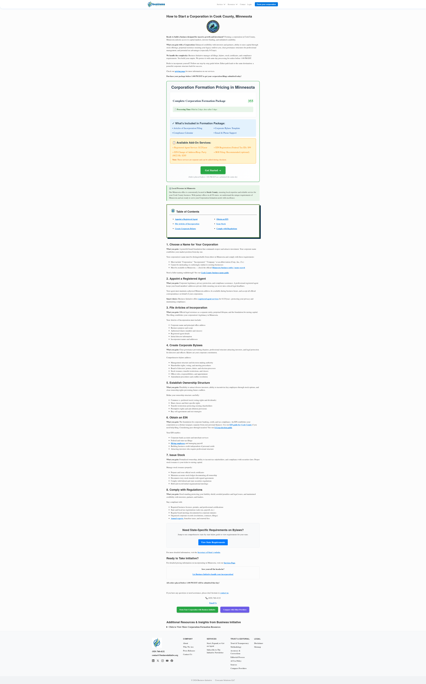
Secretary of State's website (209, 552)
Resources (231, 4)
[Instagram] (162, 660)
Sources (234, 664)
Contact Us (187, 654)
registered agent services (208, 298)
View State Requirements (213, 542)
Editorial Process (238, 657)
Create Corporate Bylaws (185, 228)
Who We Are (188, 646)
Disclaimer (258, 643)
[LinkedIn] (153, 660)
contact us (224, 592)
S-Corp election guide (223, 427)
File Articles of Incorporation (187, 223)
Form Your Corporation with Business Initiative (197, 609)
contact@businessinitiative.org (164, 655)
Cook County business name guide (215, 272)
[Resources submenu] (236, 4)
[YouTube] (167, 660)
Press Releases (189, 650)
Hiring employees (178, 443)
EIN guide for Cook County (241, 424)
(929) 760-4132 (158, 651)
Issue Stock (221, 223)
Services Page (229, 562)
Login (249, 4)
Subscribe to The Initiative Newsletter (215, 651)
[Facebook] (172, 660)
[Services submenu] (224, 4)
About (185, 643)
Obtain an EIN (222, 219)
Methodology (236, 646)
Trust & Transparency (240, 643)
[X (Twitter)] (158, 660)
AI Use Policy (236, 660)
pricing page (180, 71)
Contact (242, 4)
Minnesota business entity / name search (228, 267)
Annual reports (177, 518)
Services (220, 4)
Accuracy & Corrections (235, 652)
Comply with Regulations (226, 228)
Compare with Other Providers (235, 609)
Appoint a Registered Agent (186, 219)
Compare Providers (239, 668)
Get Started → (213, 170)
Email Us (213, 603)
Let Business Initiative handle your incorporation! (213, 574)
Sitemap (257, 646)
